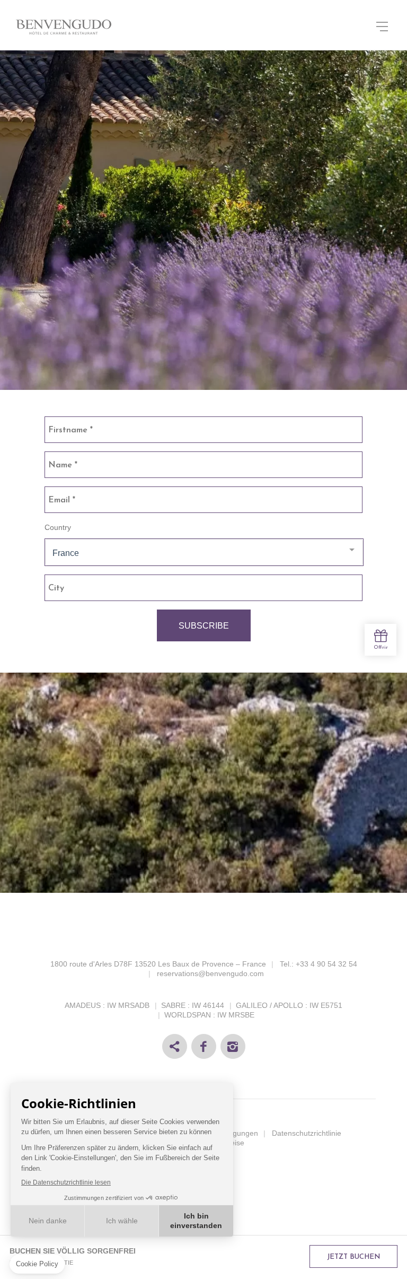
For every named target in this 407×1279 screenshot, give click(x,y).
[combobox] (204, 552)
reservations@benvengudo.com (210, 973)
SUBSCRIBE (204, 625)
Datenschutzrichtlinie (306, 1133)
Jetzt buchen (353, 1257)
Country (58, 527)
